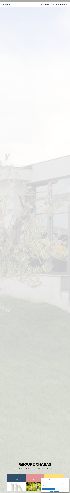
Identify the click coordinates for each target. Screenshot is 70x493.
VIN (50, 4)
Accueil (42, 4)
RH (58, 4)
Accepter (48, 488)
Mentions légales (52, 491)
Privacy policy (57, 491)
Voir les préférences (61, 488)
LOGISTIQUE (54, 4)
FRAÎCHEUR (47, 4)
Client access (62, 4)
